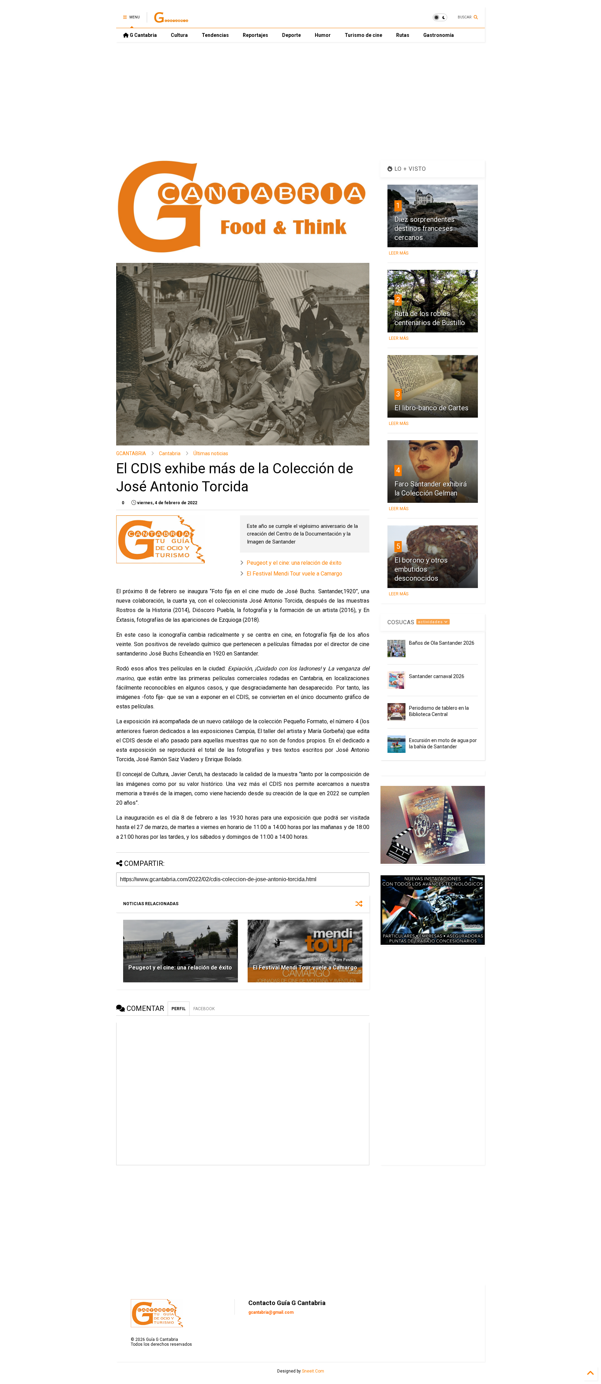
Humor (323, 35)
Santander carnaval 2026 (436, 676)
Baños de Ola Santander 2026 (441, 643)
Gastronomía (438, 35)
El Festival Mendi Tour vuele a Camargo (294, 573)
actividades (431, 622)
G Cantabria (143, 35)
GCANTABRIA (131, 453)
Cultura (179, 35)
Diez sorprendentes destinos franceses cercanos (424, 228)
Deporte (291, 35)
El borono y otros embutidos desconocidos (421, 569)
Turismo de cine (363, 35)
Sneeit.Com (313, 1371)
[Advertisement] (300, 101)
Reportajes (255, 35)
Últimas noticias (210, 453)
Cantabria (170, 453)
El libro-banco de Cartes (431, 408)
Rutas (402, 35)
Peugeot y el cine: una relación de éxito (294, 563)
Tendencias (215, 35)
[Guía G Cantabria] (171, 19)
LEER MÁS (398, 253)
